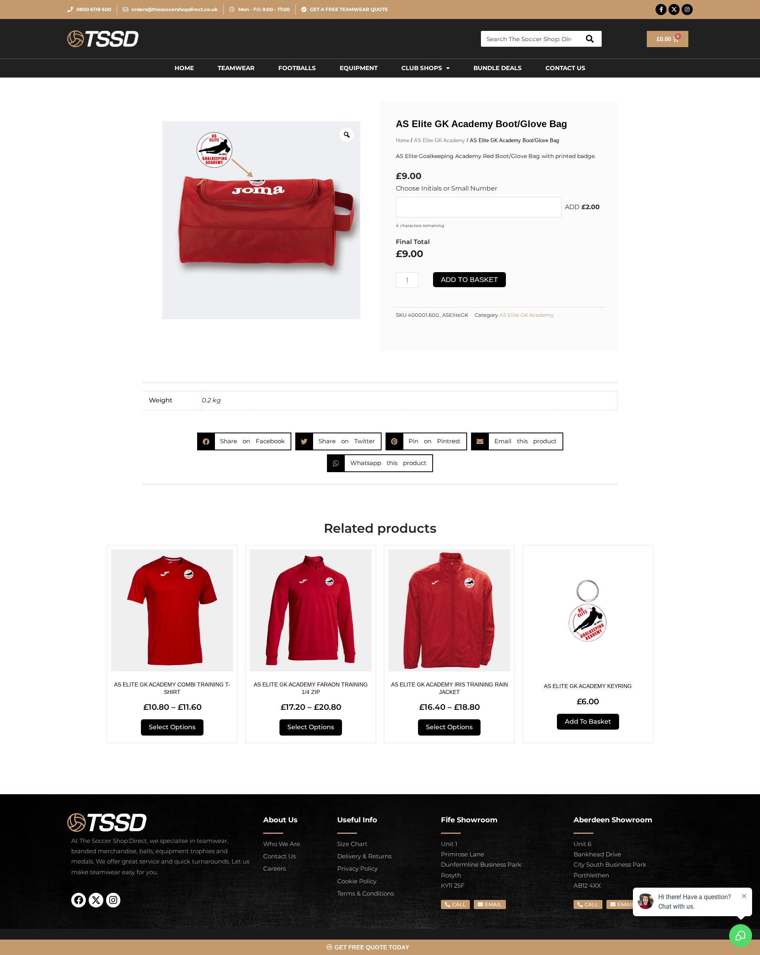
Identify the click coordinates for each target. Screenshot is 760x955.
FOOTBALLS (297, 68)
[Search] (590, 39)
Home (184, 68)
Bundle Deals (497, 68)
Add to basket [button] (588, 721)
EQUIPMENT (359, 68)
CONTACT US (565, 68)
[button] (244, 441)
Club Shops (421, 68)
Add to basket (469, 280)
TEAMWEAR (236, 68)
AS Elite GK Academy (439, 140)
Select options (172, 727)
